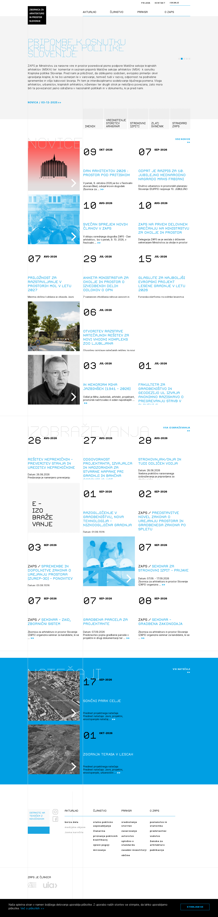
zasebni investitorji (134, 849)
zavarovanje (129, 830)
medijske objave (75, 827)
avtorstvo (127, 836)
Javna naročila (74, 832)
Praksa (142, 12)
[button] (179, 59)
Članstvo (116, 12)
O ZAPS (169, 12)
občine (125, 855)
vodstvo (155, 836)
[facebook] (57, 819)
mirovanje (99, 849)
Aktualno (89, 12)
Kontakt (160, 3)
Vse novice (182, 139)
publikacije (157, 849)
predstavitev (158, 830)
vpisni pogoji (101, 844)
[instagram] (55, 812)
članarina (99, 830)
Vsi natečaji (181, 669)
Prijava (145, 3)
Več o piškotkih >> (32, 908)
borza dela (71, 822)
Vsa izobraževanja (176, 427)
